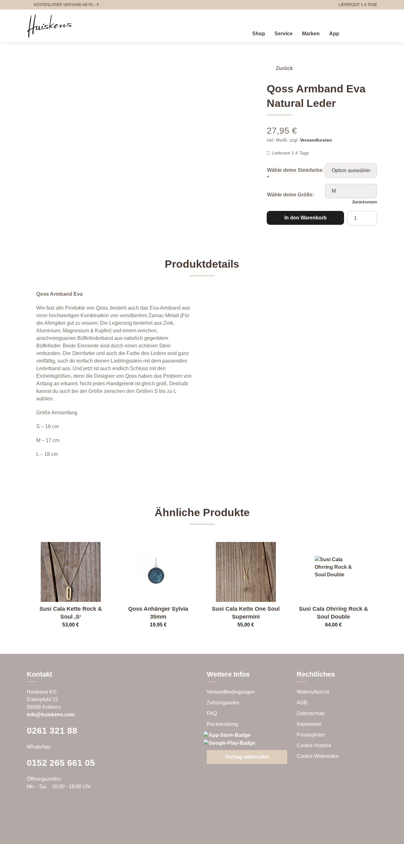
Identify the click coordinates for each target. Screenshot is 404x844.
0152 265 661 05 (61, 763)
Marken (311, 33)
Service (284, 33)
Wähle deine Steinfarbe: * (295, 173)
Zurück (284, 68)
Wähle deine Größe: (290, 194)
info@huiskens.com (51, 714)
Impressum (309, 724)
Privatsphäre (311, 734)
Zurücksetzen (364, 202)
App (334, 33)
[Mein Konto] (359, 32)
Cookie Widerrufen (318, 756)
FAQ (212, 713)
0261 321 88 (52, 731)
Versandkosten (316, 140)
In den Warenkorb (305, 217)
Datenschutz (311, 713)
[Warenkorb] (373, 32)
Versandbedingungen (231, 692)
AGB (302, 702)
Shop (258, 33)
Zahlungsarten (223, 702)
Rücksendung (222, 724)
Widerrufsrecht (313, 692)
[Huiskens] (49, 26)
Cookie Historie (314, 745)
